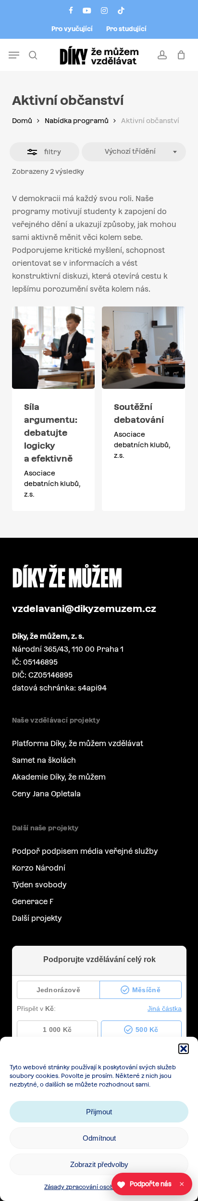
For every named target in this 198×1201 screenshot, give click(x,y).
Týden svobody (39, 885)
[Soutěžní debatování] (143, 347)
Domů (22, 121)
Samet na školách (44, 760)
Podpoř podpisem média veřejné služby (85, 851)
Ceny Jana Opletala (46, 794)
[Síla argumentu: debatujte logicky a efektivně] (53, 347)
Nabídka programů (77, 121)
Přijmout (99, 1112)
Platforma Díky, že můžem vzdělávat (77, 743)
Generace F (32, 901)
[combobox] (134, 151)
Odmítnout (99, 1138)
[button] (183, 1049)
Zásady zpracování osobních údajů (94, 1187)
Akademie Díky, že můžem (59, 777)
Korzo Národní (38, 868)
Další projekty (37, 918)
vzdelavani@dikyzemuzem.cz (84, 608)
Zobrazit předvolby (99, 1164)
